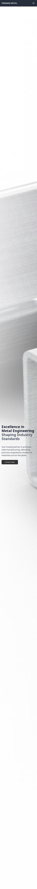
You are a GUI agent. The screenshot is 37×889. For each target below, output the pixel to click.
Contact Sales (10, 462)
